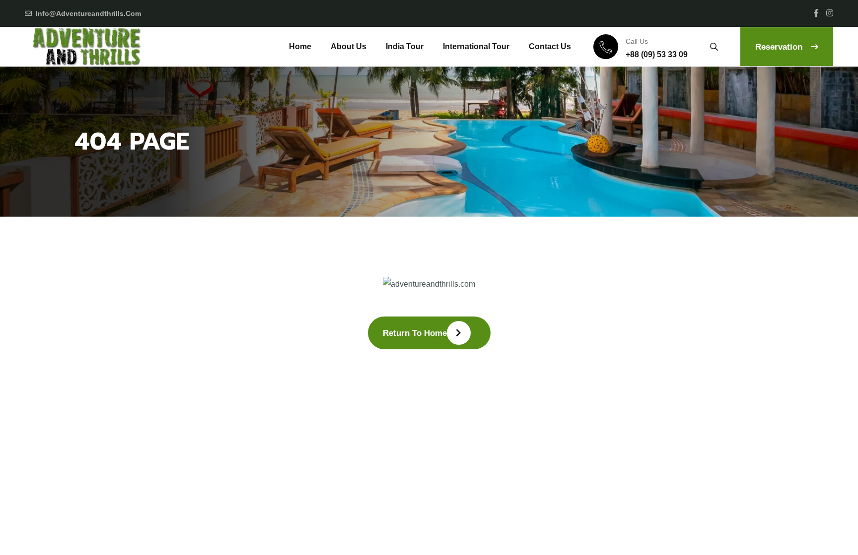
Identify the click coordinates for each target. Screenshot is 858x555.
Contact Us (550, 46)
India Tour (405, 46)
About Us (348, 46)
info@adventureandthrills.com (88, 13)
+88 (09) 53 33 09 (657, 54)
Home (300, 46)
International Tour (476, 46)
